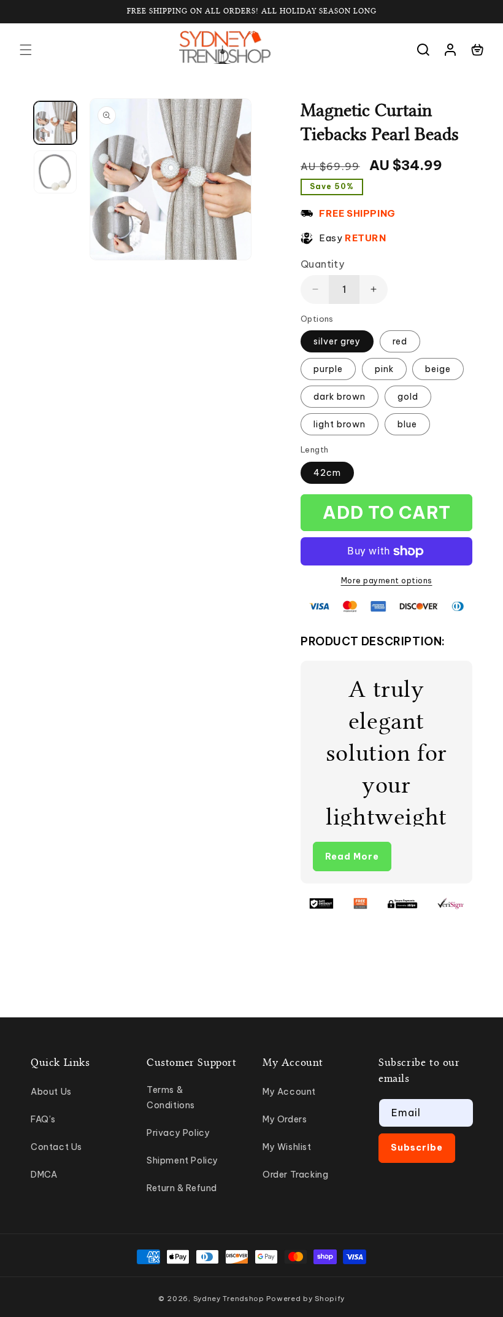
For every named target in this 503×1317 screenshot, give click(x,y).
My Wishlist (287, 1146)
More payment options (386, 580)
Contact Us (56, 1146)
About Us (51, 1091)
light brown (339, 424)
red (400, 341)
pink (384, 369)
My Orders (285, 1119)
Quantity (322, 264)
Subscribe (417, 1147)
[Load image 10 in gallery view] (55, 171)
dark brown (339, 396)
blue (407, 424)
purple (328, 369)
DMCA (44, 1174)
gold (407, 396)
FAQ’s (43, 1119)
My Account (289, 1091)
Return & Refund (182, 1188)
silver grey (337, 341)
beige (438, 369)
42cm (327, 472)
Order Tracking (295, 1174)
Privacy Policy (178, 1132)
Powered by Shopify (305, 1298)
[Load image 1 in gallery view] (55, 122)
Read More (352, 856)
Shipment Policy (182, 1160)
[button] (25, 49)
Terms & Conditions (171, 1097)
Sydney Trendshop (228, 1298)
